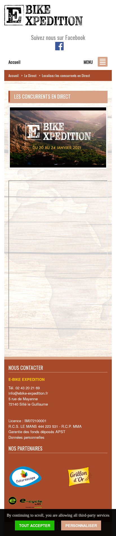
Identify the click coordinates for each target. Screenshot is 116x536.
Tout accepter (34, 525)
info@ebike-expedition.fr (28, 393)
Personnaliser (81, 525)
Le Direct (30, 75)
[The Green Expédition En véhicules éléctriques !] (43, 15)
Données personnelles (26, 437)
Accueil (13, 75)
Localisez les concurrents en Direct (66, 75)
